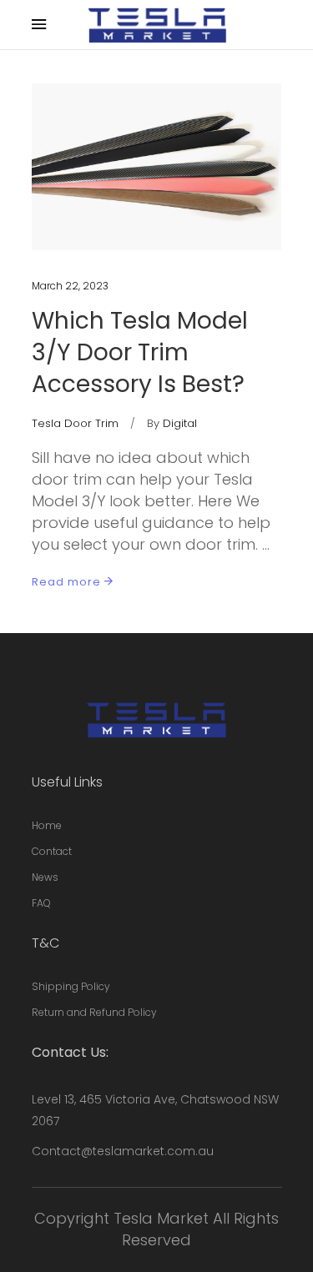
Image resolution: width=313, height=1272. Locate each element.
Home (47, 825)
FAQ (41, 903)
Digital (180, 423)
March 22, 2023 (70, 286)
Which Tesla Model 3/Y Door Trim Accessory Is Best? (140, 352)
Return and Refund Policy (94, 1012)
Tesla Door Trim (75, 423)
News (45, 877)
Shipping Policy (71, 986)
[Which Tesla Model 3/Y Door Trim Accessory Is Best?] (157, 166)
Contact (52, 851)
